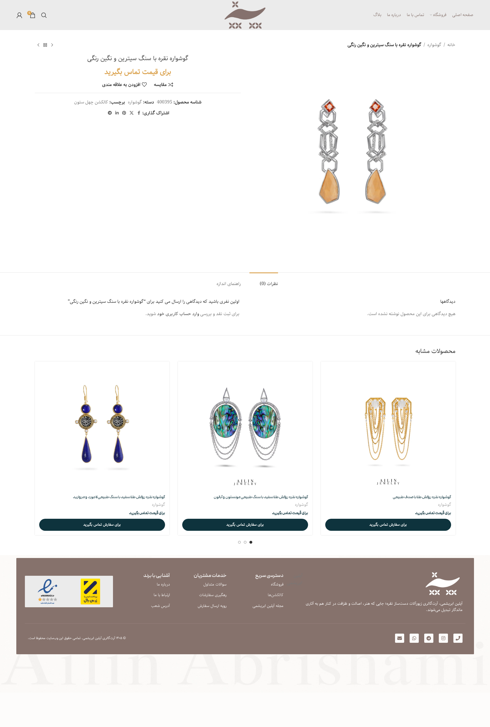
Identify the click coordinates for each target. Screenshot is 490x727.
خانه (451, 45)
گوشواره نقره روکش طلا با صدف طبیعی (422, 497)
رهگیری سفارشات (213, 595)
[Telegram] (428, 638)
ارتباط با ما (162, 595)
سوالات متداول (215, 584)
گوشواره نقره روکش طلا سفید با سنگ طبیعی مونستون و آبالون (261, 497)
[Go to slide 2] (245, 542)
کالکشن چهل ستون (91, 102)
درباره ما (163, 584)
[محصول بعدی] (38, 45)
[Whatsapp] (414, 638)
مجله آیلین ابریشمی (268, 606)
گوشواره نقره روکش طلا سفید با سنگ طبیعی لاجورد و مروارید (119, 497)
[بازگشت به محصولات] (45, 45)
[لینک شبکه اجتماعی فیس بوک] (138, 113)
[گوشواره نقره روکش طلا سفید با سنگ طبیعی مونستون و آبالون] (245, 429)
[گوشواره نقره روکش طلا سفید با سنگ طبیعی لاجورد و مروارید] (102, 429)
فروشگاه (277, 584)
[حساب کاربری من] (19, 15)
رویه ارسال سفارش (212, 606)
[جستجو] (44, 15)
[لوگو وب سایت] (245, 15)
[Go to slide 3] (239, 542)
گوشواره (434, 45)
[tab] (263, 281)
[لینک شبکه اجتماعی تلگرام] (110, 113)
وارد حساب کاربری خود (178, 314)
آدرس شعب (160, 606)
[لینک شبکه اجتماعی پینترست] (124, 113)
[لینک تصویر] (47, 591)
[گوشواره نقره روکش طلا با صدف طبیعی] (388, 429)
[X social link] (131, 113)
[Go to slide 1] (250, 542)
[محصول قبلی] (52, 45)
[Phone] (458, 638)
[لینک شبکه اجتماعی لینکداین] (117, 113)
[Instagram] (443, 638)
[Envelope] (399, 638)
